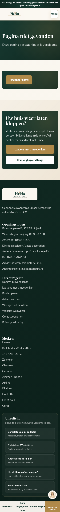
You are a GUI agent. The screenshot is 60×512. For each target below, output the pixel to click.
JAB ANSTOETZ (12, 353)
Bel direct (7, 506)
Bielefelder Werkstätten (16, 348)
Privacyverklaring (12, 322)
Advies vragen (37, 506)
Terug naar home (19, 79)
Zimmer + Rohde (12, 377)
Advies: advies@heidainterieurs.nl (22, 263)
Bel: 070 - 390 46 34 (14, 257)
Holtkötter (8, 394)
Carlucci (7, 371)
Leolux (6, 342)
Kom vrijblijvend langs (30, 159)
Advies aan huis (11, 299)
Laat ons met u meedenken (30, 149)
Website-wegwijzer (13, 310)
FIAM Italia (9, 400)
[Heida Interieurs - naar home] (14, 14)
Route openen (10, 293)
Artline (6, 382)
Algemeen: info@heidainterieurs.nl (22, 268)
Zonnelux (7, 359)
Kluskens (7, 388)
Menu (54, 14)
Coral (5, 405)
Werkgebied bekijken (15, 305)
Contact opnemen (12, 316)
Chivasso (7, 365)
